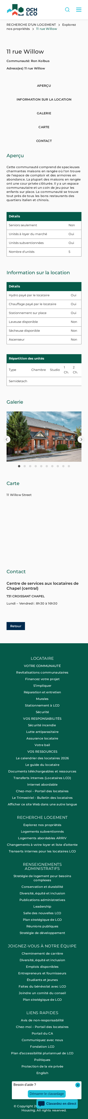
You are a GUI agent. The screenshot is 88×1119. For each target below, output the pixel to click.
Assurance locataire (42, 738)
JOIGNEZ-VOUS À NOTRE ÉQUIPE (42, 946)
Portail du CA (42, 1033)
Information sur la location (44, 99)
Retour (15, 626)
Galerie (44, 113)
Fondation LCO (42, 1047)
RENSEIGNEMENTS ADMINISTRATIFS (42, 866)
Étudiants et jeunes (42, 980)
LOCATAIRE (42, 658)
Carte (44, 127)
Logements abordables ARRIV (42, 838)
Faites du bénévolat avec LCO (42, 986)
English (42, 1073)
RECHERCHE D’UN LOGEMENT (31, 25)
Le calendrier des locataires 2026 (42, 758)
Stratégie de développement (42, 933)
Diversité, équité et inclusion (42, 893)
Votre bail (42, 745)
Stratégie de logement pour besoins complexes (42, 878)
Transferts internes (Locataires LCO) (42, 778)
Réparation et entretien (42, 692)
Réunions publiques (42, 926)
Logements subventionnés (42, 831)
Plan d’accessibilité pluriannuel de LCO (42, 1053)
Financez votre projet (42, 679)
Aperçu (44, 86)
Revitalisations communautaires (42, 672)
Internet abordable (42, 784)
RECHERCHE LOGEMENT (42, 818)
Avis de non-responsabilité (42, 1020)
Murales (42, 699)
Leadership (42, 906)
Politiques (42, 1060)
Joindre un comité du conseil (42, 993)
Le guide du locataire (42, 765)
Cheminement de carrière (42, 953)
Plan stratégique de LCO (42, 920)
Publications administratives (42, 900)
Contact (44, 141)
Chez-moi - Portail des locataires (42, 791)
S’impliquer (42, 686)
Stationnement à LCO (42, 705)
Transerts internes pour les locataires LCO (42, 851)
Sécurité (42, 712)
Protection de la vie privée (42, 1066)
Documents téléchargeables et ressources (42, 771)
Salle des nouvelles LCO (42, 913)
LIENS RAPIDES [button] (42, 1013)
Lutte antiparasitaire (42, 732)
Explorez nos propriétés (42, 825)
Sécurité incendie (42, 725)
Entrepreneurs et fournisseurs (42, 973)
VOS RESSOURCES (42, 751)
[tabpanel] (44, 436)
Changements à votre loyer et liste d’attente (42, 845)
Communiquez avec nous (42, 1040)
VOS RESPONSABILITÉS (42, 719)
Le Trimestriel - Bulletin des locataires (42, 798)
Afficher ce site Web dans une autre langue (42, 804)
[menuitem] (44, 736)
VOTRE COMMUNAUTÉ (42, 666)
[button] (6, 439)
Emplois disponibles (42, 967)
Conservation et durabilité (42, 887)
